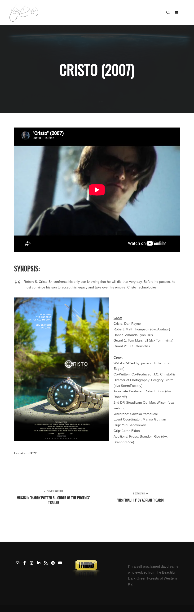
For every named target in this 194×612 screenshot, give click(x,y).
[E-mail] (17, 563)
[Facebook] (25, 563)
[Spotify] (53, 563)
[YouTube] (60, 563)
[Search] (168, 12)
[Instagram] (32, 563)
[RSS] (46, 563)
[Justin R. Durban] (23, 12)
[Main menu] (176, 12)
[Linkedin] (39, 563)
